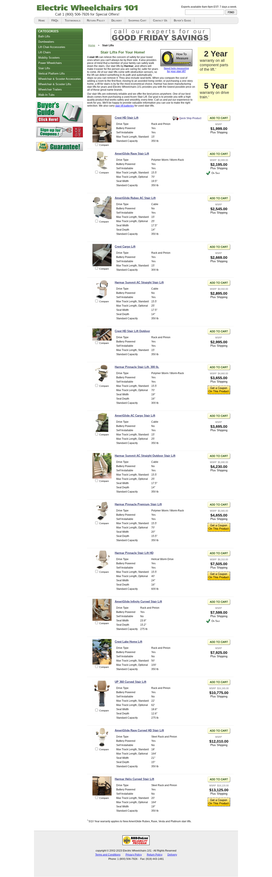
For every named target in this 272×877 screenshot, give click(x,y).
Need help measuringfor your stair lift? (176, 70)
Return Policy (96, 20)
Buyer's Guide (182, 20)
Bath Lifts (44, 36)
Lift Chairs (44, 52)
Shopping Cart (137, 20)
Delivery (116, 20)
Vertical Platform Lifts (51, 73)
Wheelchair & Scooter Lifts (54, 84)
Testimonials (72, 20)
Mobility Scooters (49, 57)
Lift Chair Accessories (51, 47)
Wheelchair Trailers (50, 89)
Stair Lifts (44, 68)
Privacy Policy (134, 854)
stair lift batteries (124, 105)
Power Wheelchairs (50, 63)
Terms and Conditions (107, 854)
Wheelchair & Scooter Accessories (59, 78)
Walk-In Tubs (46, 94)
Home (41, 20)
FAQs (54, 20)
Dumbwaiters (46, 41)
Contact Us (160, 20)
